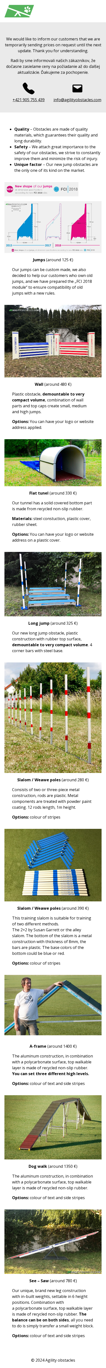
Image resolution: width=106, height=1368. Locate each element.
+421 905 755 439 (29, 99)
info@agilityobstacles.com (77, 99)
